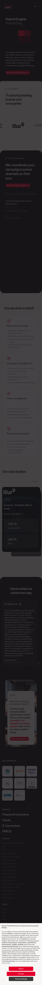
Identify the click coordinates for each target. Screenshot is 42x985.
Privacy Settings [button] (21, 979)
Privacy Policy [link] (6, 963)
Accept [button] (21, 974)
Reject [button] (21, 969)
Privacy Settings (9, 961)
